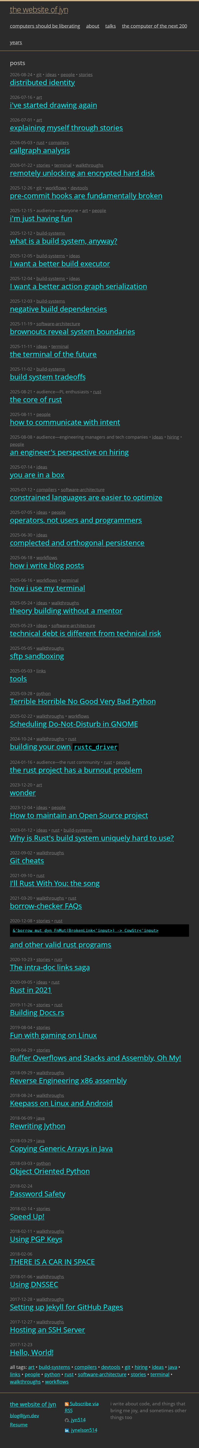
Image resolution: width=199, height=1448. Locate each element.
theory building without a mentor (66, 610)
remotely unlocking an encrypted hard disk (82, 173)
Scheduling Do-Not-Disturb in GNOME (74, 724)
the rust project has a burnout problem (76, 770)
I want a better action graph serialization (78, 286)
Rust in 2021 (31, 990)
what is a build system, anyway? (63, 241)
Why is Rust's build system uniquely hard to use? (92, 838)
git (38, 74)
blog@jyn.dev (24, 1415)
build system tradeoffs (48, 377)
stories (86, 74)
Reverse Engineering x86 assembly (68, 1080)
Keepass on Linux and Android (61, 1103)
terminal (63, 165)
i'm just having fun (41, 218)
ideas (51, 74)
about (92, 26)
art (39, 97)
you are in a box (37, 475)
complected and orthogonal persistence (77, 543)
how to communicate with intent (65, 422)
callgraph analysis (40, 150)
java (40, 1118)
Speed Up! (27, 1216)
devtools (79, 188)
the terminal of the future (53, 354)
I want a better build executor (60, 263)
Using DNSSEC (34, 1284)
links (41, 671)
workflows (56, 188)
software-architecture (58, 324)
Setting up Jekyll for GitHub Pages (66, 1307)
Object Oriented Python (50, 1171)
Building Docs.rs (37, 1012)
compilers (59, 142)
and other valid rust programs (84, 938)
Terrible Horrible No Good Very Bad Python (83, 701)
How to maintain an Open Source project (79, 815)
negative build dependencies (58, 309)
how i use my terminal (47, 588)
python (43, 693)
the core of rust (36, 399)
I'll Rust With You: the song (55, 883)
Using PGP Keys (36, 1239)
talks (110, 26)
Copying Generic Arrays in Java (61, 1148)
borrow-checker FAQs (46, 906)
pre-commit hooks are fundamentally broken (86, 195)
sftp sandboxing (37, 656)
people (68, 74)
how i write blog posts (47, 565)
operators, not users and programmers (76, 520)
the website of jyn (39, 9)
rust (40, 142)
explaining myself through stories (66, 127)
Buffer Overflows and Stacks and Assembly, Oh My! (95, 1058)
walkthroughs (89, 165)
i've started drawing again (53, 105)
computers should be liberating (45, 26)
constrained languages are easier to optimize (86, 497)
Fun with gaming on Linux (53, 1035)
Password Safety (37, 1194)
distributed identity (42, 82)
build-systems (50, 233)
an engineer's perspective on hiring (69, 452)
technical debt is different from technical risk (85, 633)
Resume (19, 1424)
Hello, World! (32, 1352)
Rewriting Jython (37, 1126)
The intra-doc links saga (50, 967)
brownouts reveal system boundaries (72, 331)
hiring (173, 437)
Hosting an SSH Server (47, 1329)
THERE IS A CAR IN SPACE (52, 1262)
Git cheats (27, 860)
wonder (23, 792)
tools (18, 678)
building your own (63, 746)
